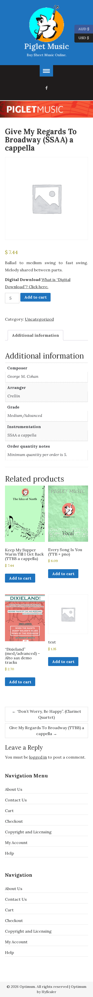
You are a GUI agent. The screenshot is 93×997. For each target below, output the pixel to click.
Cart (9, 810)
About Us (13, 789)
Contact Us (16, 799)
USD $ (83, 37)
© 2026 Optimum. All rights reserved (37, 986)
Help (9, 853)
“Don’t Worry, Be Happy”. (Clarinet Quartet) (46, 714)
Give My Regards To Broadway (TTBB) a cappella (46, 730)
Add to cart (35, 297)
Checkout (14, 821)
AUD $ (81, 28)
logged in (38, 757)
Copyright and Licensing (28, 831)
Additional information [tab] (35, 335)
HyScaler (49, 992)
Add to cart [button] (20, 578)
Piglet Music (46, 46)
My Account (16, 842)
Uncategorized (39, 319)
